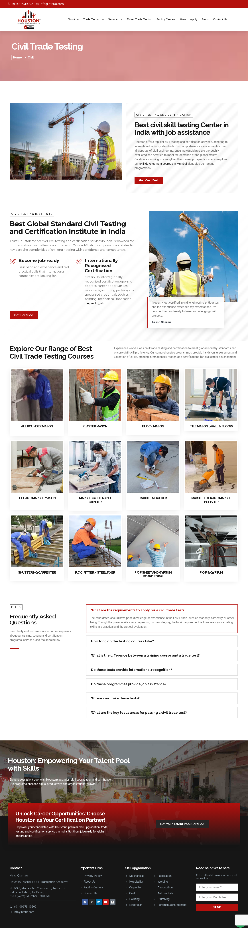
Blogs (205, 19)
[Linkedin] (99, 902)
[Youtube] (106, 902)
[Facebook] (85, 902)
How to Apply (188, 19)
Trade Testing (91, 19)
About (71, 19)
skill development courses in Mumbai (163, 163)
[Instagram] (92, 902)
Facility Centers (166, 19)
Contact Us (220, 19)
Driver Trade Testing (139, 19)
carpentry (92, 303)
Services (113, 19)
